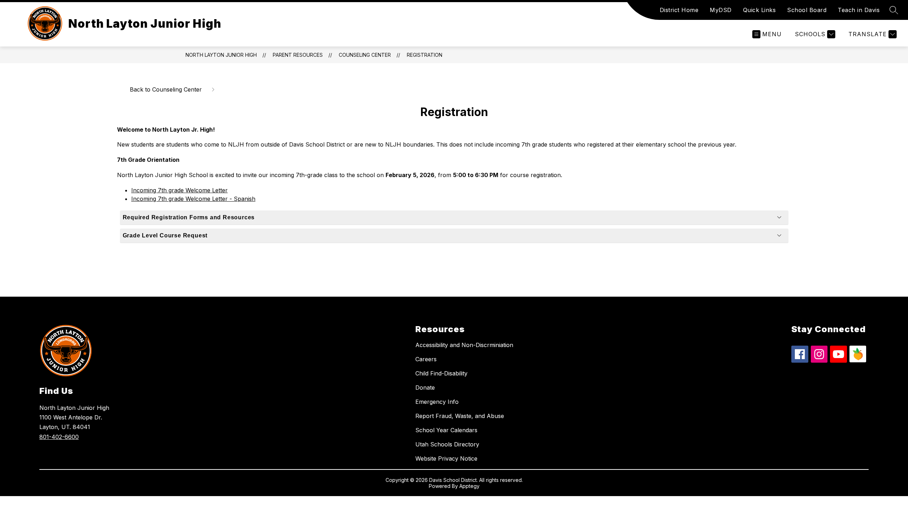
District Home (679, 9)
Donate (425, 387)
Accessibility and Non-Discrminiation (464, 344)
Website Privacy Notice (446, 458)
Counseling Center (365, 55)
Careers (426, 359)
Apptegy (469, 486)
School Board (806, 9)
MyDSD (721, 9)
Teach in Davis (859, 9)
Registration (424, 55)
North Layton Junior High (221, 55)
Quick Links (759, 9)
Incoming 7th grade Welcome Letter (179, 190)
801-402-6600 (59, 436)
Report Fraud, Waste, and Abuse (459, 415)
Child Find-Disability (441, 373)
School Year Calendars (446, 430)
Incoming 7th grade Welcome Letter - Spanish (193, 198)
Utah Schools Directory (447, 444)
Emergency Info (437, 401)
